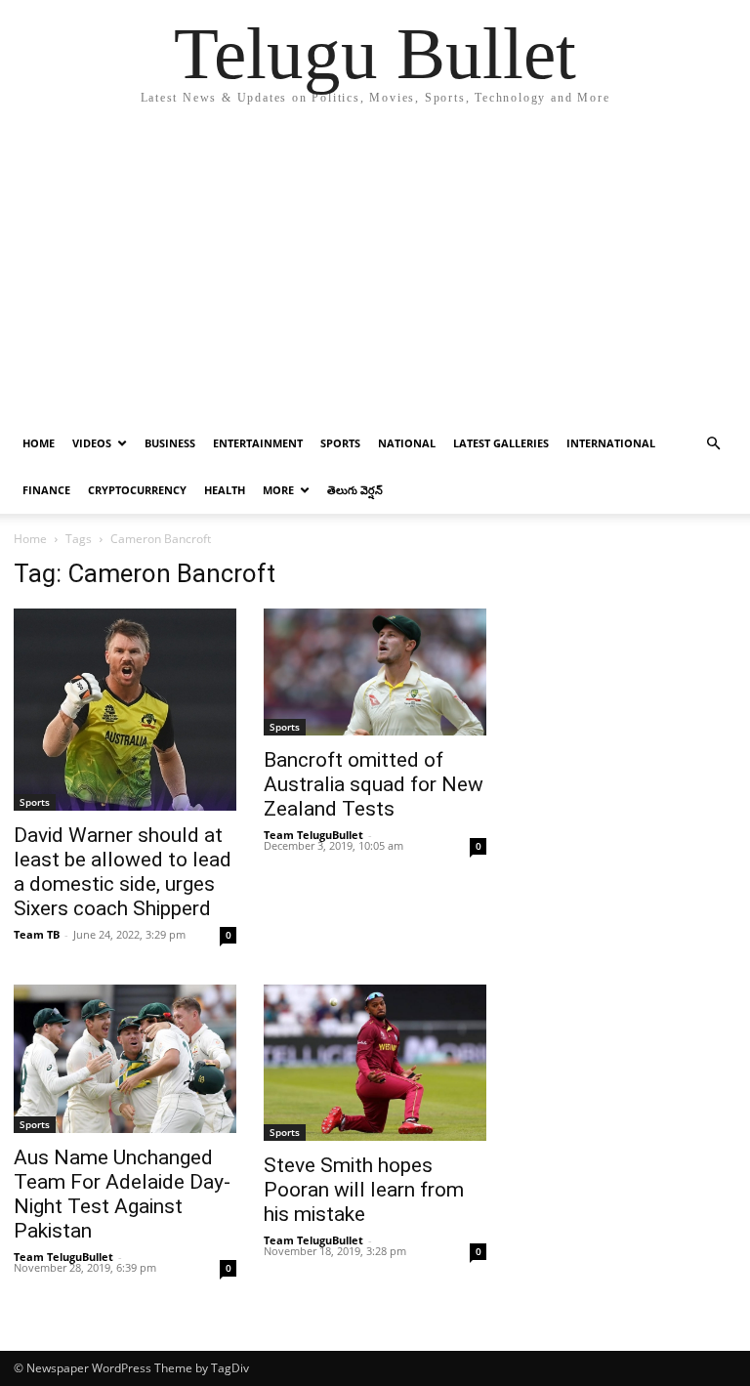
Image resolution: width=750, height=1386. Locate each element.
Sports (340, 443)
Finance (46, 490)
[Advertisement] (375, 273)
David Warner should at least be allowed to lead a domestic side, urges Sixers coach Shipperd (122, 871)
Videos (91, 443)
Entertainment (258, 443)
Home (38, 443)
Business (170, 443)
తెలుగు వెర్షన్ (355, 490)
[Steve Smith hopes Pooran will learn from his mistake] (375, 1063)
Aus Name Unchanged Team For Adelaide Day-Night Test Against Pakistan (122, 1194)
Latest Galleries (501, 443)
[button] (712, 444)
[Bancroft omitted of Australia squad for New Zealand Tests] (375, 672)
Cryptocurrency (137, 490)
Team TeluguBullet (313, 834)
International (610, 443)
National (407, 443)
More (278, 490)
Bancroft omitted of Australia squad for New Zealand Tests (373, 784)
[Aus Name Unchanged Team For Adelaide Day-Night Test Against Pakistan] (125, 1059)
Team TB (37, 934)
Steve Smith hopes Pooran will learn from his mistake (364, 1190)
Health (224, 490)
